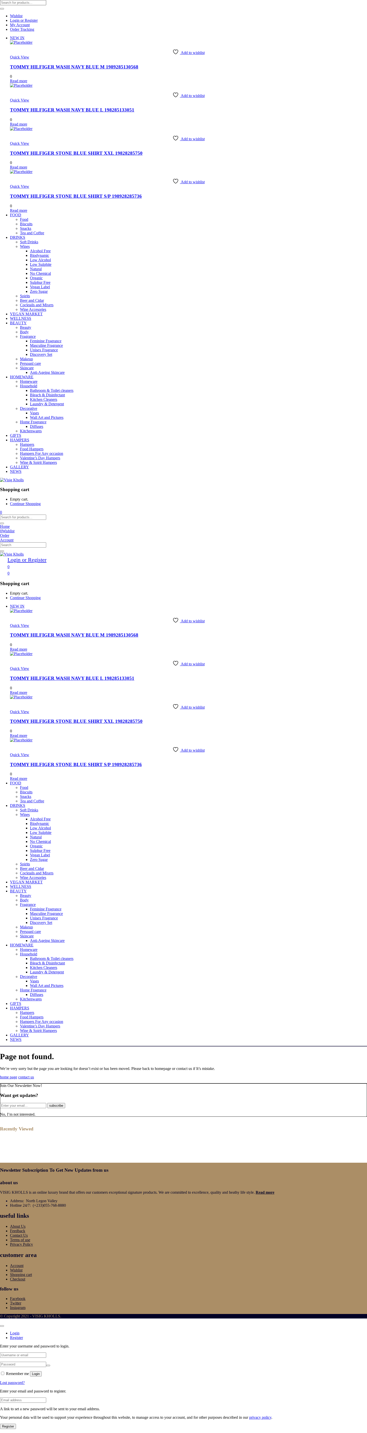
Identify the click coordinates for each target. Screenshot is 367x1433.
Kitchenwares (31, 431)
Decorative (28, 408)
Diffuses (36, 426)
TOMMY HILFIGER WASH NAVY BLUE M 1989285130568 (74, 67)
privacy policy (260, 1417)
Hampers (27, 444)
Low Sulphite (40, 264)
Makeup (26, 359)
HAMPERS (19, 440)
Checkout (17, 1279)
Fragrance (28, 336)
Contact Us (19, 1235)
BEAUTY (18, 323)
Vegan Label (40, 287)
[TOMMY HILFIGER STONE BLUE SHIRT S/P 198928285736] (21, 172)
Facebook (17, 1298)
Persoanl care (30, 363)
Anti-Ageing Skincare (47, 372)
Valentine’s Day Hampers (40, 458)
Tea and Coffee (32, 233)
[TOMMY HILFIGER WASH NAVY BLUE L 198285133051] (21, 85)
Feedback (17, 1231)
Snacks (25, 228)
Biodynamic (39, 255)
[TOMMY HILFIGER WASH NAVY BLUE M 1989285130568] (21, 42)
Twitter (15, 1303)
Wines (25, 246)
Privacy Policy (21, 1244)
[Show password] (48, 1365)
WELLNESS (20, 318)
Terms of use (20, 1240)
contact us (26, 1077)
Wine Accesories (33, 309)
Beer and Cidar (32, 300)
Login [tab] (14, 1333)
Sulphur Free (40, 282)
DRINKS (17, 237)
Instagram (17, 1307)
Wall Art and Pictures (46, 417)
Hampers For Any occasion (41, 453)
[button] (1, 512)
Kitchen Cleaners (43, 399)
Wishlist (16, 16)
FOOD (15, 215)
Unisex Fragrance (44, 350)
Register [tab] (16, 1337)
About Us (17, 1226)
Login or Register (24, 20)
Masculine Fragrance (46, 345)
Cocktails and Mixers (36, 305)
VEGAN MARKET (26, 314)
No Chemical (40, 273)
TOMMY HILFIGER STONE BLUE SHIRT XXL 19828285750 (76, 153)
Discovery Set (41, 354)
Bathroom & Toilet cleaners (51, 390)
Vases (34, 413)
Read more (265, 1192)
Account (16, 1265)
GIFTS (15, 435)
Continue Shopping (25, 504)
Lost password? (12, 1382)
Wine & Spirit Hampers (38, 462)
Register (8, 1426)
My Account (20, 25)
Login (36, 1374)
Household (28, 386)
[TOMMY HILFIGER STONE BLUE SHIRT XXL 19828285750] (21, 129)
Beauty (25, 327)
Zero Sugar (39, 291)
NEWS (15, 471)
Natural (36, 269)
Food (24, 219)
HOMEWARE (21, 377)
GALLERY (19, 467)
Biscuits (26, 224)
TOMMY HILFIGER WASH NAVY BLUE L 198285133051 (72, 110)
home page (8, 1077)
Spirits (25, 296)
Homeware (28, 381)
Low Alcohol (40, 260)
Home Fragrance (33, 422)
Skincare (27, 368)
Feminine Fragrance (45, 341)
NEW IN (17, 38)
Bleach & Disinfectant (47, 395)
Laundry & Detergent (47, 404)
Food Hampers (31, 449)
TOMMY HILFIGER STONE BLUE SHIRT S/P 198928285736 (76, 196)
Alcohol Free (40, 251)
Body (24, 332)
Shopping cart (21, 1274)
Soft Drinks (29, 242)
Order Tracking (22, 29)
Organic (36, 278)
